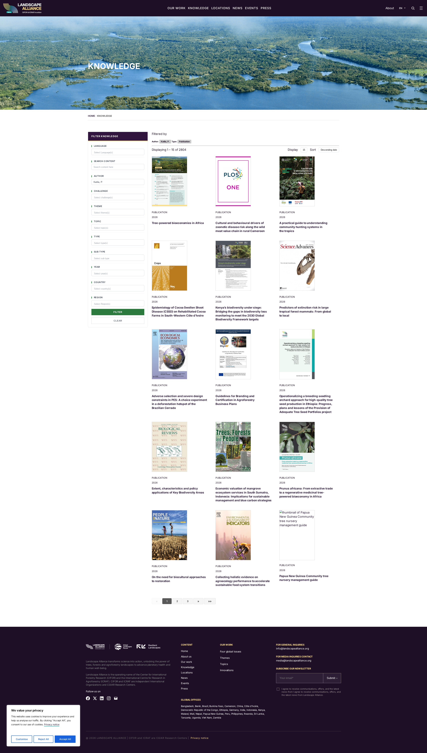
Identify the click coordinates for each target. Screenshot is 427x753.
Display (293, 149)
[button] (118, 136)
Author (98, 176)
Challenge (100, 191)
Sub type (99, 251)
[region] (43, 725)
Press (184, 688)
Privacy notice (51, 724)
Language (100, 146)
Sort (313, 149)
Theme (97, 206)
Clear (118, 320)
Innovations (227, 670)
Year (96, 267)
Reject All (43, 739)
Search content (104, 161)
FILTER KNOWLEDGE (104, 136)
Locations (187, 672)
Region (98, 297)
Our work (186, 661)
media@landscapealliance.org (293, 660)
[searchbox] (118, 152)
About (389, 8)
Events (185, 683)
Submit (331, 678)
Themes (225, 657)
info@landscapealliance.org (292, 648)
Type (96, 236)
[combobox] (117, 152)
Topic (97, 221)
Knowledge (187, 667)
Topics (224, 664)
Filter (117, 312)
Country (99, 282)
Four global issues (230, 651)
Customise (22, 739)
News (184, 677)
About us (186, 656)
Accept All (65, 739)
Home (184, 651)
